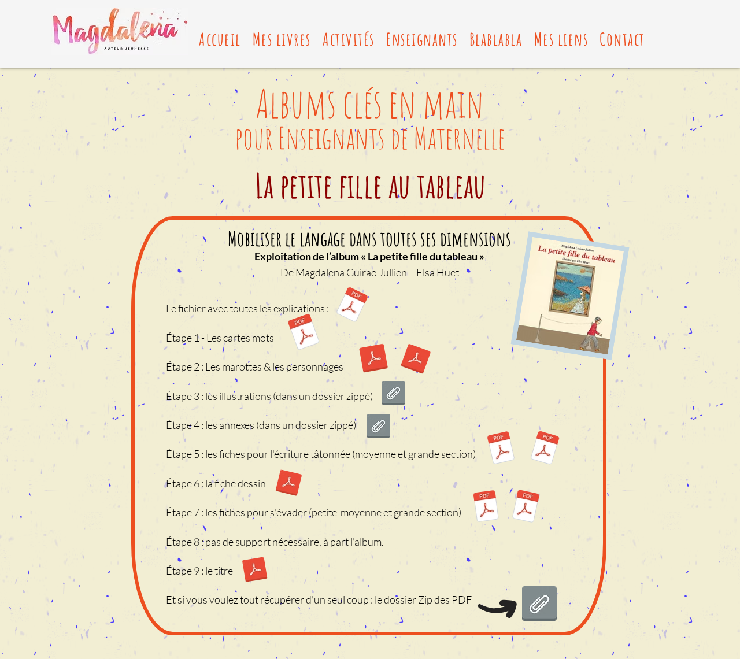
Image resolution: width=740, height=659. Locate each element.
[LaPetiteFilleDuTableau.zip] (539, 605)
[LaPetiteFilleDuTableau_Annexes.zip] (378, 427)
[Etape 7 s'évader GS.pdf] (526, 507)
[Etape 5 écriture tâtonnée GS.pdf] (544, 449)
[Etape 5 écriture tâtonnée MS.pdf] (501, 449)
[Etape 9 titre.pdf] (255, 571)
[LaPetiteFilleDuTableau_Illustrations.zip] (393, 394)
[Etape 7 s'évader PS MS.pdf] (486, 508)
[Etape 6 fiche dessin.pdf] (288, 484)
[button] (282, 39)
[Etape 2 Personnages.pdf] (415, 359)
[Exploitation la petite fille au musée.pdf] (351, 306)
